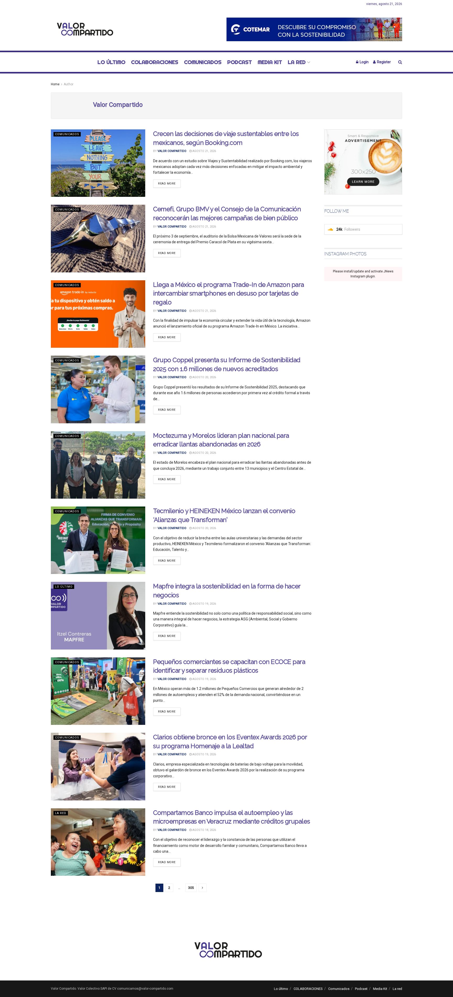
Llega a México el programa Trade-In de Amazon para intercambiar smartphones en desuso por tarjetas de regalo (228, 293)
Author (68, 84)
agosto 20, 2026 (204, 377)
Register (383, 62)
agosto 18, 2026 (204, 830)
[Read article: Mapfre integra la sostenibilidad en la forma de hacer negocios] (98, 615)
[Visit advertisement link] (314, 29)
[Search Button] (400, 62)
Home (55, 84)
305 (191, 888)
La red (297, 62)
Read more (169, 183)
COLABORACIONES (154, 62)
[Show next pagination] (203, 888)
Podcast (239, 62)
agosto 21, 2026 (204, 151)
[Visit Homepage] (83, 29)
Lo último (111, 62)
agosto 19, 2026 (204, 603)
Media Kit (270, 62)
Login (364, 62)
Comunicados (203, 62)
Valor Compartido (172, 151)
